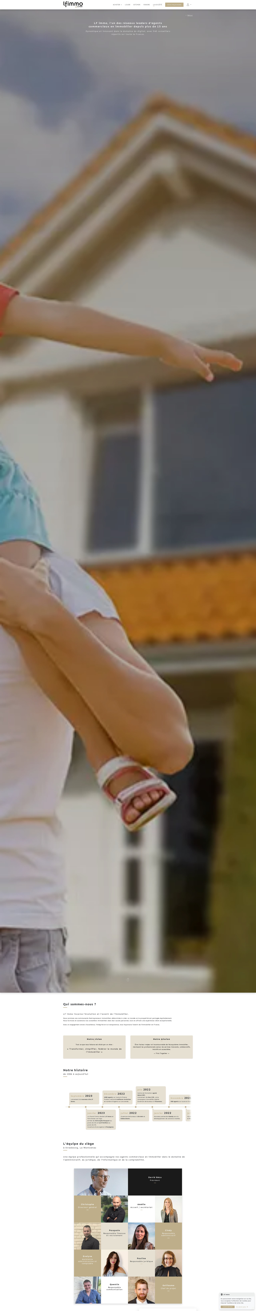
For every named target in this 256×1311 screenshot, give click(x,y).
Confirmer (227, 1307)
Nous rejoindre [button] (174, 5)
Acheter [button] (116, 5)
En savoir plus (241, 1307)
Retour (190, 15)
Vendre (146, 5)
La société (157, 5)
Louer (127, 5)
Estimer (136, 5)
